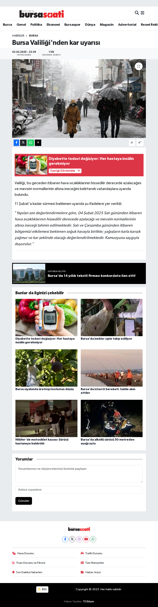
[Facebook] (65, 539)
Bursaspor (72, 24)
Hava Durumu (25, 553)
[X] (72, 539)
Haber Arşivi (93, 572)
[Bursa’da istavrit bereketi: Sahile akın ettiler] (112, 367)
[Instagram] (79, 539)
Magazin (107, 24)
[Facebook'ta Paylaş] (16, 143)
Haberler (18, 35)
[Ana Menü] (142, 13)
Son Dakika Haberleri (29, 572)
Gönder (23, 501)
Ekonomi (53, 24)
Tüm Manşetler (94, 562)
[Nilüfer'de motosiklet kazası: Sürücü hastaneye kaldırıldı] (46, 418)
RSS (44, 589)
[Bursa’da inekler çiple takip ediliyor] (112, 317)
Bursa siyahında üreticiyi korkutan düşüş (44, 389)
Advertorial (127, 24)
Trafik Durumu (93, 553)
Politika (36, 24)
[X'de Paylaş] (23, 143)
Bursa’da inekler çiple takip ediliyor (106, 338)
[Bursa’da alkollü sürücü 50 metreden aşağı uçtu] (112, 418)
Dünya (90, 24)
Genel (21, 24)
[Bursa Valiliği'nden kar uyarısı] (79, 98)
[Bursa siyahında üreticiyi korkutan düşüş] (46, 367)
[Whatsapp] (93, 539)
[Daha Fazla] (38, 143)
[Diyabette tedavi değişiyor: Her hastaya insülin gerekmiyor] (46, 317)
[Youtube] (86, 539)
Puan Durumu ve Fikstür (31, 562)
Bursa (7, 24)
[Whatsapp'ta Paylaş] (30, 143)
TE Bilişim (88, 601)
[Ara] (137, 13)
